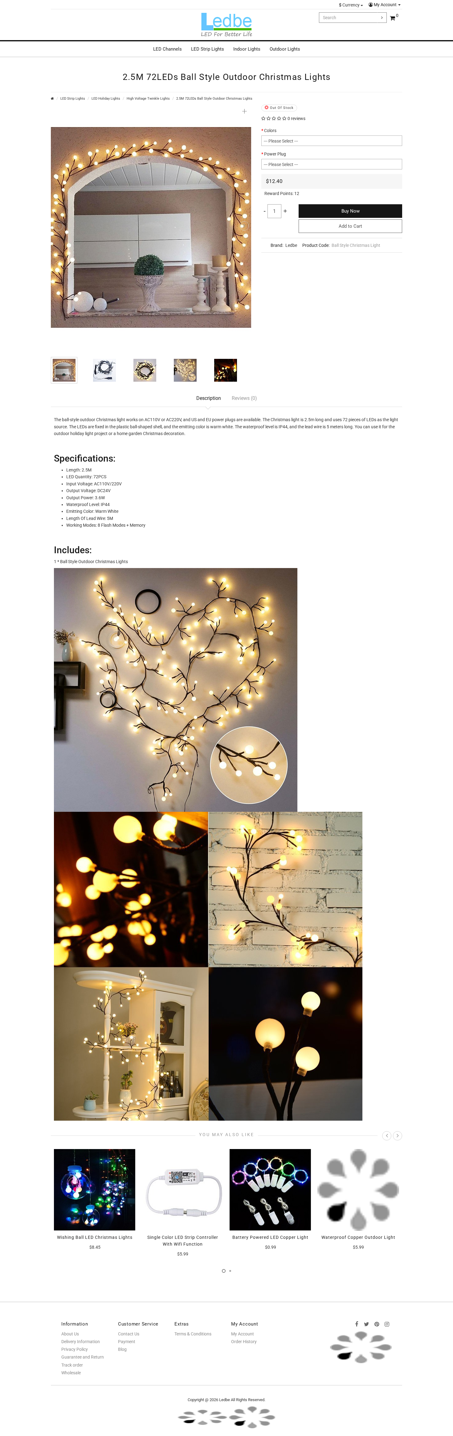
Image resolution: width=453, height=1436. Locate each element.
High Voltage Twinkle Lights (148, 99)
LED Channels (167, 49)
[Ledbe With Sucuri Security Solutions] (202, 1417)
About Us (70, 1333)
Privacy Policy (74, 1349)
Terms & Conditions (192, 1333)
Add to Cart (350, 226)
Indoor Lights (246, 49)
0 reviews (296, 118)
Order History (244, 1341)
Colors (270, 130)
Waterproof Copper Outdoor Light (271, 1237)
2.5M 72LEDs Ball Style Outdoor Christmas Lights (214, 99)
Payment (126, 1341)
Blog (122, 1349)
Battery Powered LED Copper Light (183, 1237)
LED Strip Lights (207, 49)
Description (208, 398)
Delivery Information (80, 1341)
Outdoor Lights (285, 49)
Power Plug (275, 153)
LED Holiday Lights (106, 99)
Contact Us (128, 1333)
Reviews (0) (244, 398)
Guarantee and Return (82, 1357)
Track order (72, 1365)
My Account (385, 4)
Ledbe (291, 245)
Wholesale (71, 1372)
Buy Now (350, 211)
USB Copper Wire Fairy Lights (358, 1237)
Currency (350, 4)
